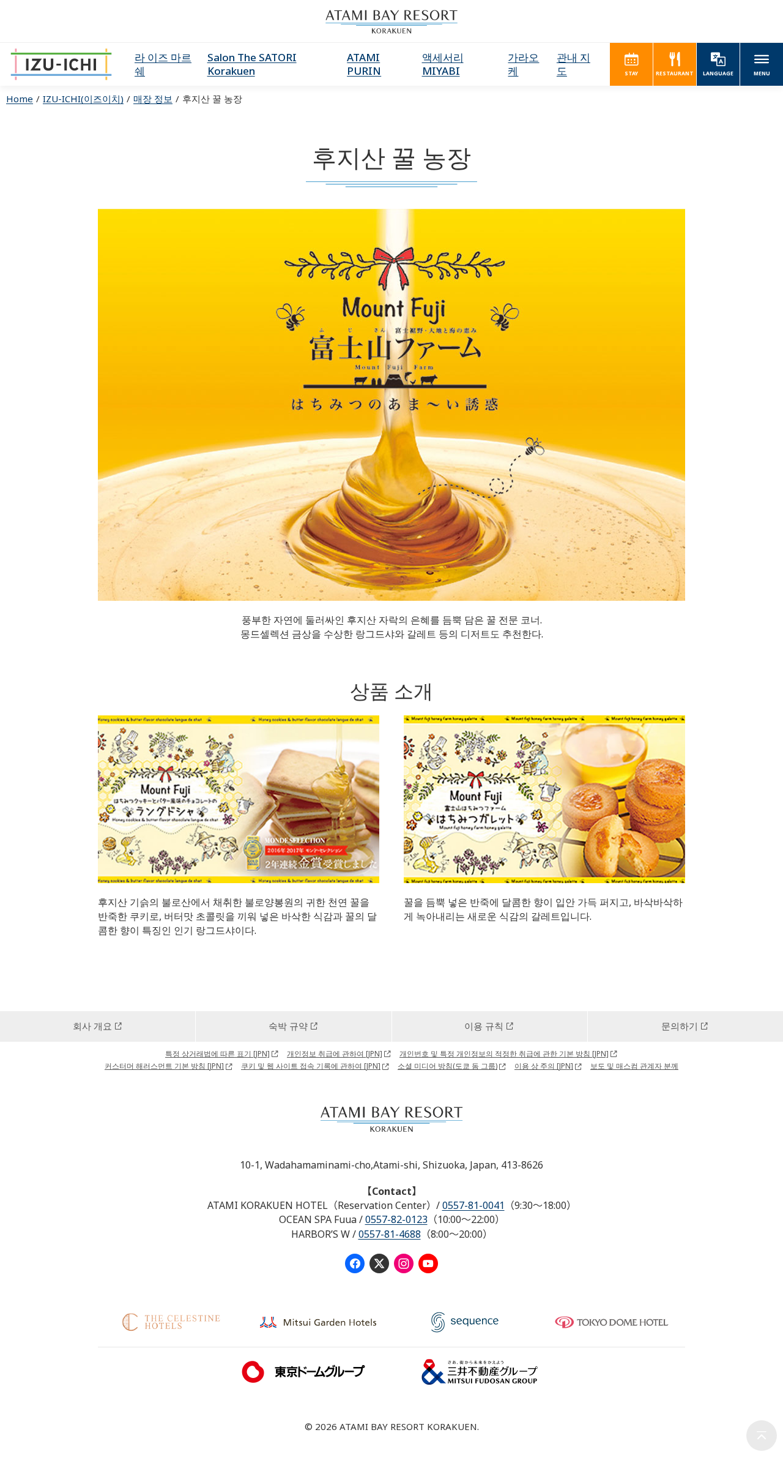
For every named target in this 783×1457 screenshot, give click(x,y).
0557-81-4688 (389, 1234)
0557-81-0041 (473, 1205)
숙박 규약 (288, 1026)
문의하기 (679, 1026)
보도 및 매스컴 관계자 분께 (634, 1066)
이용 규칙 (483, 1026)
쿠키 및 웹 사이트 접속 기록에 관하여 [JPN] (310, 1066)
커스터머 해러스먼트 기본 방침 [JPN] (164, 1066)
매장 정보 (153, 98)
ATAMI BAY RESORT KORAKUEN (391, 21)
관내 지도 (573, 64)
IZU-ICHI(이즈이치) (83, 98)
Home (19, 98)
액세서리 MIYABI (443, 64)
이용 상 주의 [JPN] (543, 1066)
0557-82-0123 (396, 1219)
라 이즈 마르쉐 (163, 64)
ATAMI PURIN (364, 64)
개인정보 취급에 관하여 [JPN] (334, 1054)
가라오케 (523, 64)
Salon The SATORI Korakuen (252, 64)
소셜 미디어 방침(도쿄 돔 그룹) (447, 1066)
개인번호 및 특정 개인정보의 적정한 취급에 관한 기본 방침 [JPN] (504, 1054)
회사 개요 (92, 1026)
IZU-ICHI (61, 64)
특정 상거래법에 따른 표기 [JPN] (217, 1054)
